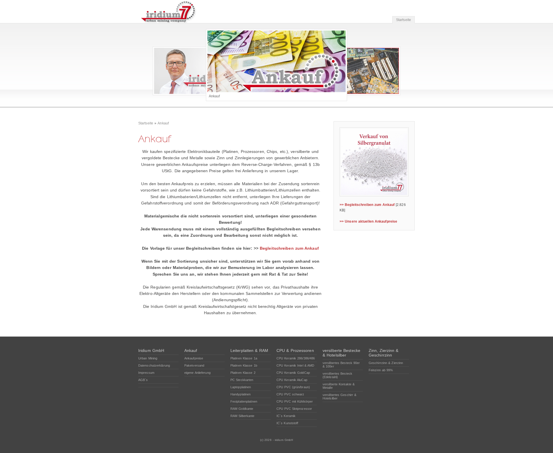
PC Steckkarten (241, 380)
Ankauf (163, 123)
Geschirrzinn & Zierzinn (386, 363)
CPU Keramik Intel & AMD (295, 365)
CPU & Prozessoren (295, 350)
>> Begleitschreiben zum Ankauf (367, 205)
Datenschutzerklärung (154, 365)
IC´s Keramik (286, 416)
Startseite (403, 20)
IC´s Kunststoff (287, 423)
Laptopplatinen (240, 387)
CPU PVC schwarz (290, 394)
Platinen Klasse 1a (243, 358)
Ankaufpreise (193, 358)
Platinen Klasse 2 (242, 372)
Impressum (146, 372)
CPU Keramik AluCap (291, 380)
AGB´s (143, 380)
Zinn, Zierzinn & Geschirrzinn (384, 352)
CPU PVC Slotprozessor (294, 408)
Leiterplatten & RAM (249, 350)
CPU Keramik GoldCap (293, 372)
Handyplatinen (240, 394)
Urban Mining (147, 358)
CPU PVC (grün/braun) (293, 387)
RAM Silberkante (242, 416)
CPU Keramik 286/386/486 (295, 358)
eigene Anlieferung (197, 372)
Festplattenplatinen (243, 401)
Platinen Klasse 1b (243, 365)
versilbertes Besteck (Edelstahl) (337, 375)
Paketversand (194, 365)
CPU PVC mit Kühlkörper (294, 401)
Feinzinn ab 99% (381, 370)
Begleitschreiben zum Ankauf (289, 248)
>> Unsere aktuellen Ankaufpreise (368, 221)
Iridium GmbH (151, 350)
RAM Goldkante (241, 408)
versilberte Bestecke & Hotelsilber (341, 352)
